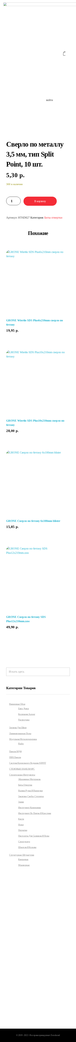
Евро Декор (23, 708)
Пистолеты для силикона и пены (33, 836)
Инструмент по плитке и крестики (34, 813)
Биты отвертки (53, 217)
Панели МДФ (15, 751)
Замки (21, 802)
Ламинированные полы (20, 733)
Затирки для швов (18, 727)
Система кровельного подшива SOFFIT (27, 763)
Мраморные (24, 865)
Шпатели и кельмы (27, 847)
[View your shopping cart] (64, 53)
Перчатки (22, 830)
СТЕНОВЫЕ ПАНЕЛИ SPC (22, 769)
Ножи (21, 824)
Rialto (21, 743)
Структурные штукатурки (21, 855)
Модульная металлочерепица (23, 739)
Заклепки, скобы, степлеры (31, 796)
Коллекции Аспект (26, 714)
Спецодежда (24, 841)
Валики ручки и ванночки (30, 790)
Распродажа (23, 720)
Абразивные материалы (29, 779)
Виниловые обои (17, 704)
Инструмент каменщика (29, 807)
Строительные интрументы (22, 774)
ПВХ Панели (15, 757)
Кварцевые (23, 859)
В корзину (40, 201)
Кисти (21, 819)
